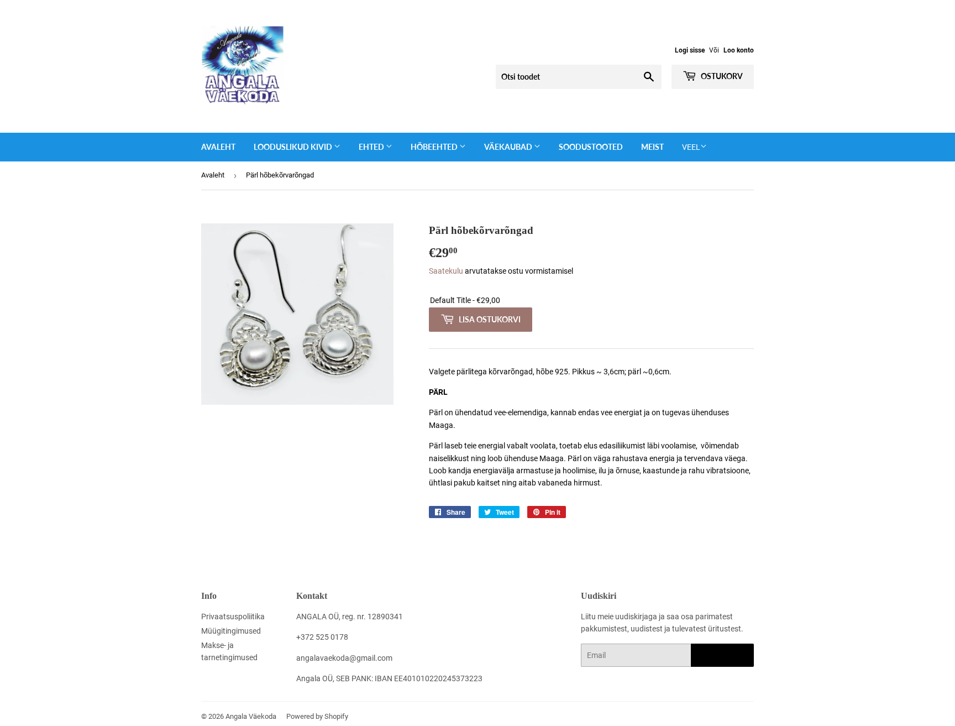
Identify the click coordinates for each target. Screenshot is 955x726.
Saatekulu (446, 271)
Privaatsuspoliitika (233, 616)
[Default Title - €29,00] (591, 300)
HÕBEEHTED (435, 147)
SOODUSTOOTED (591, 147)
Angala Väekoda (250, 716)
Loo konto (738, 50)
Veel (691, 147)
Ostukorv (721, 76)
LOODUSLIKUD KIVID (294, 147)
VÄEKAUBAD (509, 147)
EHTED (372, 147)
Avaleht (218, 147)
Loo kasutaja (722, 655)
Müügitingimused (231, 630)
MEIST (652, 147)
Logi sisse (690, 50)
